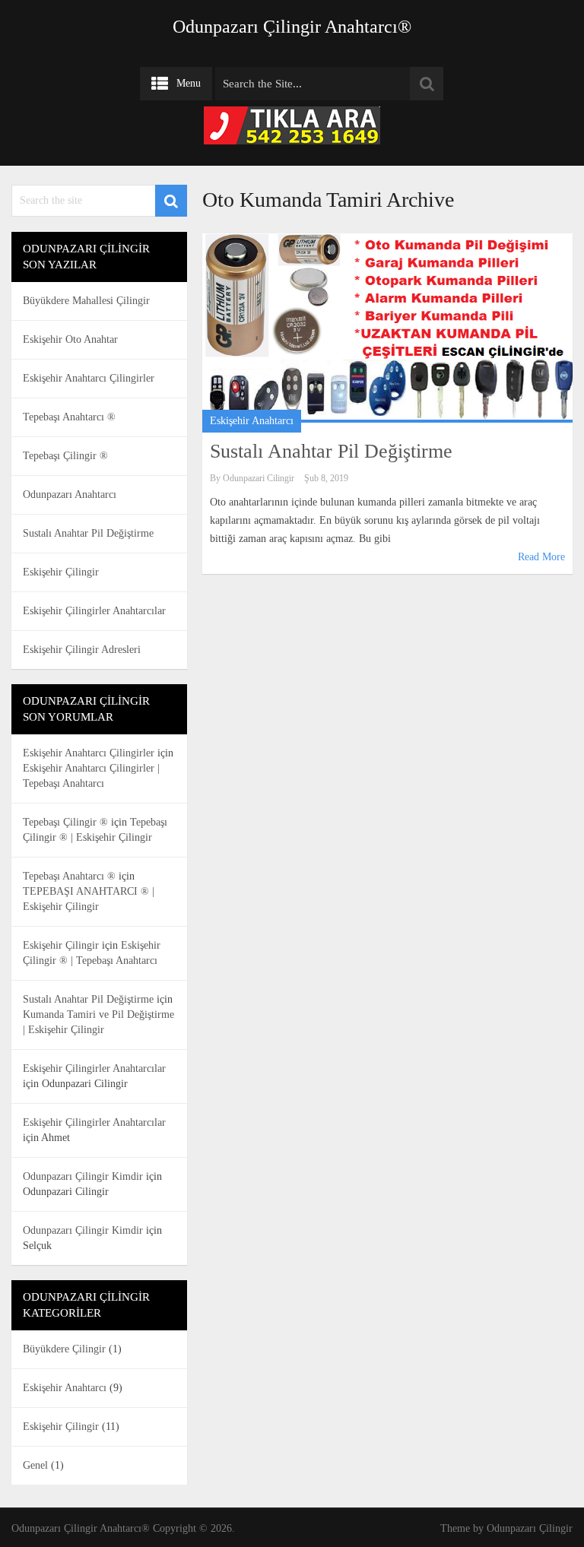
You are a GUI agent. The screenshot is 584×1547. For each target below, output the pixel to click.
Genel (35, 1465)
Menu (188, 83)
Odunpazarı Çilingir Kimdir (83, 1176)
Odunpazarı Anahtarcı (69, 494)
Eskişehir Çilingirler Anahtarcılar (94, 611)
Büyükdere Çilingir (64, 1349)
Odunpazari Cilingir (258, 478)
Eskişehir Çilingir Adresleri (82, 649)
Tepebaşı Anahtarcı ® (69, 417)
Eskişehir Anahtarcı (252, 420)
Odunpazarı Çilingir (530, 1528)
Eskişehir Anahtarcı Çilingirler (88, 378)
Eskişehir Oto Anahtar (70, 339)
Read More (541, 557)
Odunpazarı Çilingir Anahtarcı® (292, 26)
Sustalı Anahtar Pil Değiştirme (331, 451)
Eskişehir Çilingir (61, 572)
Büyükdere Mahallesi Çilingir (86, 300)
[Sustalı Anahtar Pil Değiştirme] (387, 328)
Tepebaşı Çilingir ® (65, 455)
